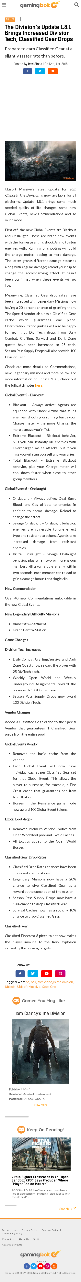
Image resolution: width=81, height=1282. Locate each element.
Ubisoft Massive (28, 987)
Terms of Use (9, 1230)
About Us (24, 1239)
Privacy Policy (29, 1230)
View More (40, 1104)
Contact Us (8, 1239)
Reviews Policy (50, 1230)
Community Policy (12, 1233)
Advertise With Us (12, 1244)
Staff (36, 1239)
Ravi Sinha (35, 64)
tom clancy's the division (55, 982)
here (38, 385)
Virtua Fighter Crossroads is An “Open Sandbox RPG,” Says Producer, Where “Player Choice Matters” (40, 1180)
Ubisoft (10, 987)
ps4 (33, 982)
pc (27, 982)
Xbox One (49, 987)
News (10, 19)
